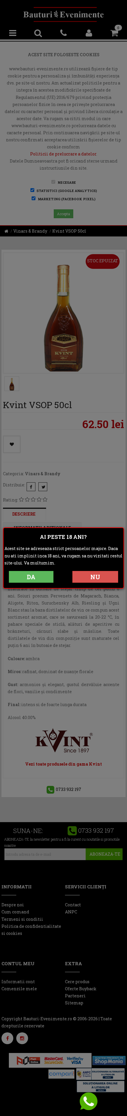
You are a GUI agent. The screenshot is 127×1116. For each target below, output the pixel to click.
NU (95, 577)
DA (31, 577)
